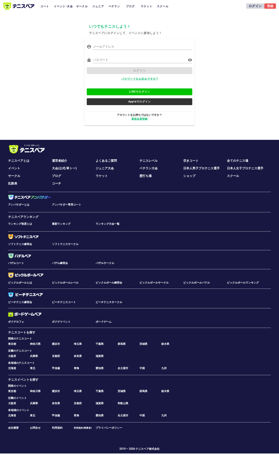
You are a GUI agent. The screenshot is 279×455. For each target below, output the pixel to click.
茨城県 (143, 343)
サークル (14, 176)
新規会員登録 (139, 118)
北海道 (12, 368)
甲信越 (56, 368)
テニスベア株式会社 (148, 448)
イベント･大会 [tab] (63, 6)
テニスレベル (149, 160)
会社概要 (13, 427)
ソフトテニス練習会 (20, 244)
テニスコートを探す (21, 332)
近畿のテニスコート (20, 350)
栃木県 (165, 343)
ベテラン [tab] (114, 6)
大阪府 (12, 355)
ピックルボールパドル (196, 282)
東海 (76, 368)
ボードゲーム (104, 321)
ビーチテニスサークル (109, 302)
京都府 (56, 355)
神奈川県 (35, 343)
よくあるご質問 (106, 160)
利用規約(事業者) (82, 428)
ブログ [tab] (130, 6)
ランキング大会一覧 (108, 223)
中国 (142, 368)
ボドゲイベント (61, 321)
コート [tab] (44, 6)
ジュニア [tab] (98, 6)
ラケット (102, 176)
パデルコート (16, 262)
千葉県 (100, 343)
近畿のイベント (17, 397)
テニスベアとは (18, 160)
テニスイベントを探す (23, 379)
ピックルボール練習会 (109, 282)
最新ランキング (61, 223)
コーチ (56, 183)
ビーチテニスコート (64, 302)
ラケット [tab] (146, 6)
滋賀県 (100, 355)
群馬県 (122, 343)
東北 (32, 368)
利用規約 (57, 427)
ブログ (56, 176)
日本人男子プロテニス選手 (201, 168)
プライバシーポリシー (109, 427)
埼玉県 (78, 343)
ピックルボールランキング (243, 282)
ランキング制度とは (20, 223)
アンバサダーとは (18, 204)
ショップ (189, 176)
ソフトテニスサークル (65, 244)
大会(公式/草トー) (64, 168)
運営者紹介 (59, 160)
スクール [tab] (163, 6)
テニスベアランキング (23, 217)
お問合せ (35, 427)
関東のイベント (17, 385)
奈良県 (78, 355)
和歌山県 (123, 403)
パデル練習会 (60, 262)
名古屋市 (123, 368)
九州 (164, 368)
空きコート (191, 160)
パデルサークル (105, 262)
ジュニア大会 (105, 168)
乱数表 (12, 183)
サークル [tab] (82, 6)
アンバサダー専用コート (66, 204)
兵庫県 (34, 355)
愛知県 (100, 368)
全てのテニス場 (237, 160)
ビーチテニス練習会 (20, 302)
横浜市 (56, 343)
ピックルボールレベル (65, 282)
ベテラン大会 (149, 168)
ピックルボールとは (20, 282)
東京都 (12, 343)
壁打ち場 (146, 176)
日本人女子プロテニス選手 (245, 168)
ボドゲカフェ (16, 321)
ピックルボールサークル (154, 282)
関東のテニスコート (20, 338)
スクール (233, 176)
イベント (14, 168)
